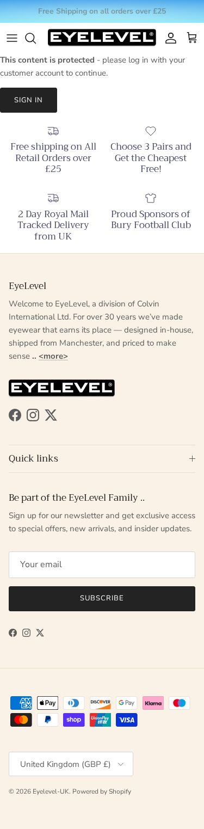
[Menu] (12, 38)
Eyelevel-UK (51, 791)
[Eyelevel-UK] (102, 37)
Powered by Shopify (101, 791)
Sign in (28, 100)
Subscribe (102, 598)
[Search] (36, 38)
